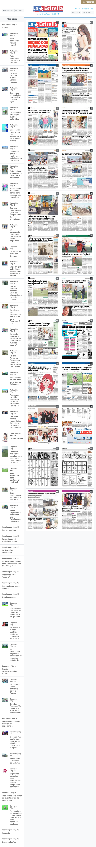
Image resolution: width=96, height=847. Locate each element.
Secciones (8, 10)
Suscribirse (76, 12)
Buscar (20, 10)
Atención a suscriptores (83, 9)
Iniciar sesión (88, 12)
